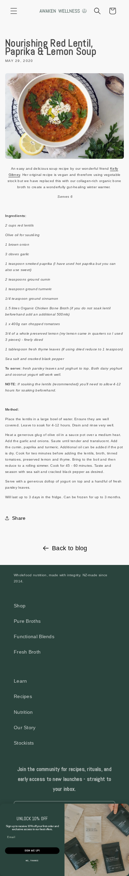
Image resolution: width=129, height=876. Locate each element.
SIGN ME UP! (32, 850)
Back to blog (69, 548)
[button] (13, 10)
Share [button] (19, 518)
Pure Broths (27, 621)
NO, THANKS (32, 860)
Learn (20, 681)
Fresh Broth (27, 652)
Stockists (24, 743)
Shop (19, 605)
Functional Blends (34, 636)
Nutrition (23, 712)
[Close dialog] (125, 807)
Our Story (25, 727)
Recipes (23, 696)
